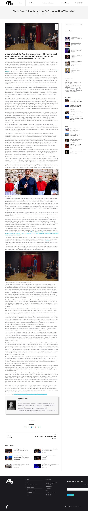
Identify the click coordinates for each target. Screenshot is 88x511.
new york (66, 88)
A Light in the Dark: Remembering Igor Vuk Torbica (75, 70)
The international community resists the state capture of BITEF (50, 449)
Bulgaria (66, 83)
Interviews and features (32, 484)
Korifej (47, 240)
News (28, 479)
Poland (80, 88)
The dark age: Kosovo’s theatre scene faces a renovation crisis (21, 449)
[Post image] (8, 451)
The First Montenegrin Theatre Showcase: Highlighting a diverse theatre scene (21, 457)
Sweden (67, 91)
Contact (30, 495)
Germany (68, 85)
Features (8, 24)
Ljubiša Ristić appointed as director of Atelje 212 (75, 134)
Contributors (31, 492)
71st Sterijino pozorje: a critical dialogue (49, 456)
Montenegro (32, 469)
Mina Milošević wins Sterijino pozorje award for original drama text (75, 146)
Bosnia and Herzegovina (73, 82)
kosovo (67, 86)
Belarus (72, 80)
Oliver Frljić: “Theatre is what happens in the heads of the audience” (76, 56)
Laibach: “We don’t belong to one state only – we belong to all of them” (76, 50)
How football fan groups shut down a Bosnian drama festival (50, 465)
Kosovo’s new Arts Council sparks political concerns (75, 129)
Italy (80, 85)
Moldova (72, 87)
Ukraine (75, 91)
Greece (72, 85)
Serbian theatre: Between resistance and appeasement (22, 465)
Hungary (77, 85)
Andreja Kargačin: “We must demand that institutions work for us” (75, 106)
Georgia (75, 83)
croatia (71, 83)
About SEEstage (30, 487)
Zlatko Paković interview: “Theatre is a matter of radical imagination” (30, 394)
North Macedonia (73, 88)
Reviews (28, 482)
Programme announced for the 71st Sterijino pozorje (76, 140)
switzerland (72, 91)
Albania (67, 80)
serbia (72, 90)
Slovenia (79, 90)
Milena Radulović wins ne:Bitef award (76, 151)
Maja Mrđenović (23, 398)
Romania (67, 90)
